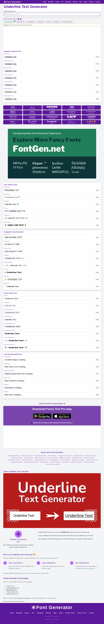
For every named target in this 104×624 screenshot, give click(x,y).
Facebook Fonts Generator (40, 460)
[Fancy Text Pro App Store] (62, 416)
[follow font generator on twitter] (21, 19)
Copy (97, 56)
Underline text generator (17, 462)
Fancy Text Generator (67, 21)
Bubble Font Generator (64, 457)
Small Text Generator (55, 462)
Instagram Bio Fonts (78, 455)
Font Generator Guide (89, 462)
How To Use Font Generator (53, 464)
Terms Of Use (82, 613)
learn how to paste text (88, 568)
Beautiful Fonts (31, 21)
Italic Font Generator (65, 460)
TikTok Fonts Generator (17, 457)
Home (12, 613)
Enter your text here (9, 11)
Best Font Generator (9, 21)
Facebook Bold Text (53, 460)
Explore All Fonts (20, 21)
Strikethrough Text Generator (31, 462)
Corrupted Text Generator (14, 460)
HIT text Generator (44, 462)
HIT (33, 613)
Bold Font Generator (40, 457)
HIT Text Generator (52, 455)
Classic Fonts (40, 21)
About (61, 613)
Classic (27, 613)
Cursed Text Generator (27, 460)
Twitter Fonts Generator (92, 460)
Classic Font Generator (27, 455)
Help (54, 613)
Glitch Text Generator (89, 457)
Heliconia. (55, 619)
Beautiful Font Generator (14, 455)
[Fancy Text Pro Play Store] (42, 416)
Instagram (40, 613)
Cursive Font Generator (52, 457)
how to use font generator (29, 573)
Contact (91, 613)
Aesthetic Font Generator (76, 462)
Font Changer (65, 462)
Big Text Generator (28, 457)
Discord (48, 613)
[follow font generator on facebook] (18, 19)
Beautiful (19, 613)
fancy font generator (42, 558)
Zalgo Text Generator (77, 457)
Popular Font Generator (40, 455)
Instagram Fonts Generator (64, 455)
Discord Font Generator (90, 455)
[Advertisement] (52, 39)
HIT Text (48, 21)
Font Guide (56, 21)
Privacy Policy (70, 613)
